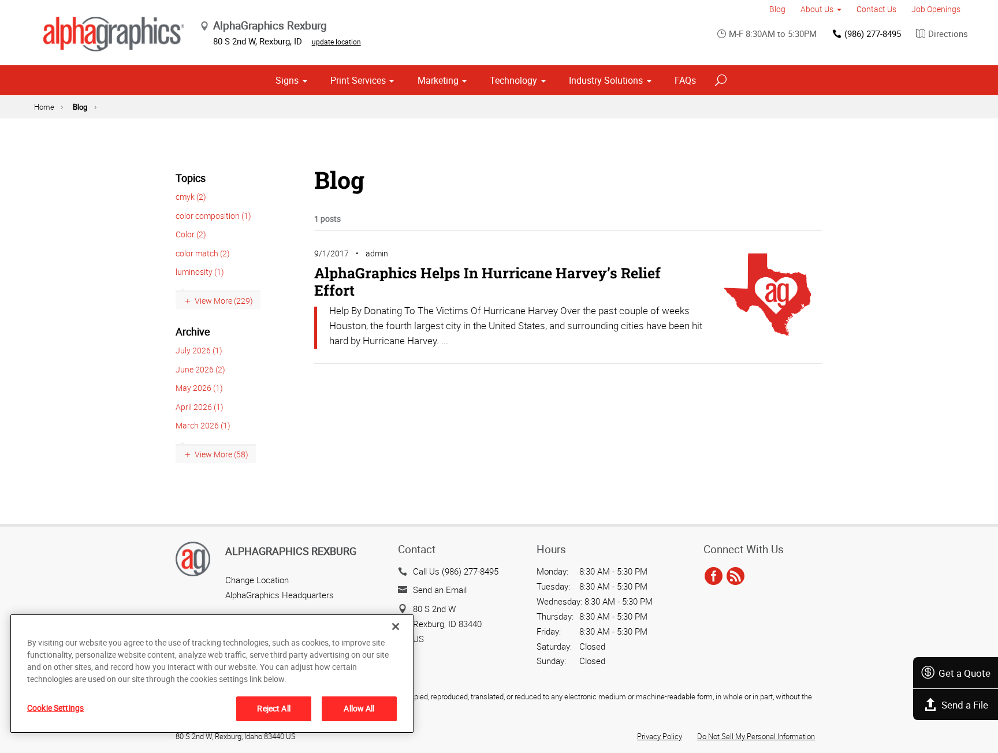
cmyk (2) (191, 196)
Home (44, 107)
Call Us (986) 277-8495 (455, 571)
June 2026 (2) (200, 369)
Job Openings (935, 8)
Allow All (359, 708)
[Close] (395, 626)
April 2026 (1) (200, 406)
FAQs (685, 80)
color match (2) (203, 253)
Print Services (358, 80)
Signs (287, 80)
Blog (777, 8)
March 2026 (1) (203, 425)
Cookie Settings (55, 707)
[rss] (735, 577)
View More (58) (221, 454)
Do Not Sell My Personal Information (756, 736)
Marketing (438, 80)
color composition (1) (213, 215)
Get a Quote (964, 673)
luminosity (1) (200, 271)
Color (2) (191, 234)
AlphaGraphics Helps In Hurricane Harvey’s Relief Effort (487, 281)
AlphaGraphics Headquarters (279, 595)
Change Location (257, 580)
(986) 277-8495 (872, 33)
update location (336, 41)
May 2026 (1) (199, 387)
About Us (816, 8)
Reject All (273, 708)
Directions (948, 33)
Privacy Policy (659, 736)
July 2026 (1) (199, 350)
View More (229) (224, 300)
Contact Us (876, 8)
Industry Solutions (606, 80)
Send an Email (440, 589)
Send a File (964, 704)
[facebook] (713, 577)
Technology (513, 80)
